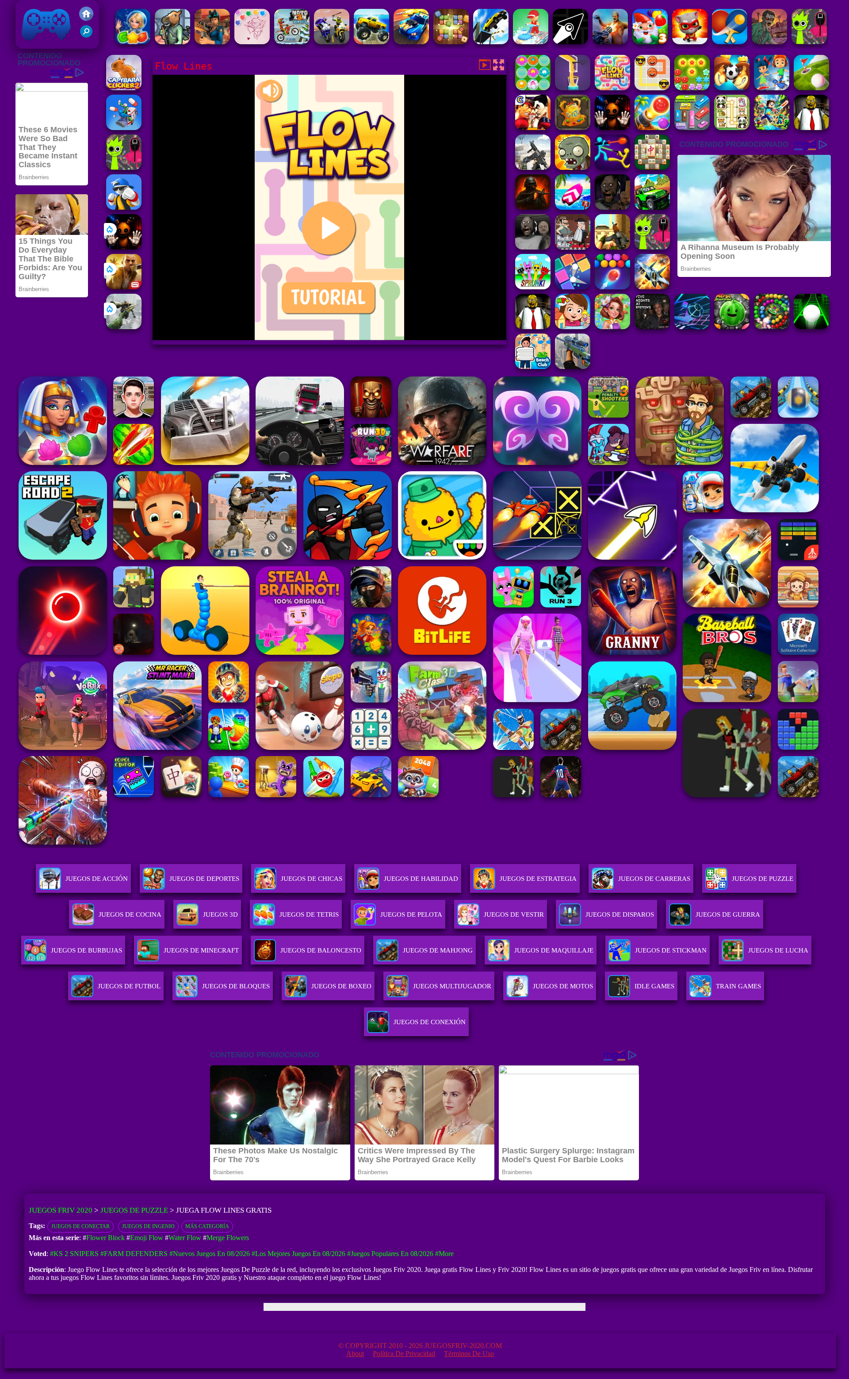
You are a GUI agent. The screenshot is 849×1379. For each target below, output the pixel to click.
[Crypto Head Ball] (732, 88)
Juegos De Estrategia (538, 878)
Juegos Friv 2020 (60, 1210)
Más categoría (207, 1226)
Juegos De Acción (96, 878)
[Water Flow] (572, 88)
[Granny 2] (612, 207)
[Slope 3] (692, 326)
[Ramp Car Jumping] (491, 42)
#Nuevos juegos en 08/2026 (209, 1253)
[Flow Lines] (612, 88)
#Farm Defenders (134, 1253)
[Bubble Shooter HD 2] (612, 287)
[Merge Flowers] (533, 88)
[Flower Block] (692, 88)
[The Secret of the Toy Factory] (124, 247)
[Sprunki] (533, 287)
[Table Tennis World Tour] (729, 42)
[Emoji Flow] (652, 88)
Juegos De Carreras (654, 878)
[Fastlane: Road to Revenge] (411, 42)
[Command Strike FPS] (533, 167)
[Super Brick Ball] (572, 287)
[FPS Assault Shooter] (612, 247)
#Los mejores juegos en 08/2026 (298, 1253)
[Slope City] (811, 326)
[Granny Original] (533, 247)
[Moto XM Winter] (292, 42)
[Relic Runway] (572, 127)
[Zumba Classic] (771, 326)
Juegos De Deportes (204, 878)
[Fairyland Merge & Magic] (612, 326)
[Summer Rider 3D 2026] (572, 207)
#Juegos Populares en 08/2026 (390, 1253)
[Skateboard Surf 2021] (771, 88)
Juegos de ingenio (148, 1226)
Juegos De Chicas (311, 878)
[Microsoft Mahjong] (652, 167)
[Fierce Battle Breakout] (124, 207)
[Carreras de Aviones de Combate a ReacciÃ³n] (652, 287)
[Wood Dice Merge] (451, 42)
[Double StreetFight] (533, 127)
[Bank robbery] (172, 42)
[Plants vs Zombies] (572, 167)
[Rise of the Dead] (769, 42)
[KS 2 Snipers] (124, 326)
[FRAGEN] (533, 207)
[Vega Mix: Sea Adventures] (132, 42)
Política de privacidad (404, 1353)
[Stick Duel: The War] (612, 167)
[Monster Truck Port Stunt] (371, 42)
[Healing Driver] (124, 127)
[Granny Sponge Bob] (811, 127)
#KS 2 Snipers (74, 1253)
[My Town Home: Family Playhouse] (572, 326)
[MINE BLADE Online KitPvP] (771, 127)
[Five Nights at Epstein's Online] (652, 326)
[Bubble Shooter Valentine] (252, 42)
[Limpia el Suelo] (530, 42)
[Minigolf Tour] (811, 88)
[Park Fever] (692, 127)
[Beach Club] (533, 366)
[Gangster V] (124, 287)
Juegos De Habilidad (421, 878)
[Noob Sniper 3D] (572, 366)
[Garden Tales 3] (650, 42)
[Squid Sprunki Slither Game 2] (809, 42)
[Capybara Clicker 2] (124, 88)
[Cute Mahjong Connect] (732, 127)
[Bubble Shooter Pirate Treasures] (652, 127)
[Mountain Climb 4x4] (652, 207)
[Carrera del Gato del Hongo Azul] (690, 42)
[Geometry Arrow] (570, 42)
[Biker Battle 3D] (331, 42)
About (355, 1353)
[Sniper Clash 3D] (212, 42)
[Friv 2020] (86, 18)
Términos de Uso (469, 1353)
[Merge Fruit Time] (732, 326)
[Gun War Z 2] (610, 42)
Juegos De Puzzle (762, 878)
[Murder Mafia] (572, 247)
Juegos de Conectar (80, 1226)
